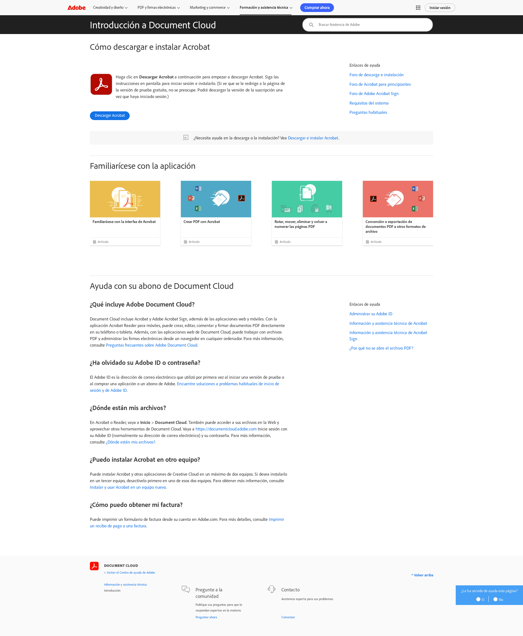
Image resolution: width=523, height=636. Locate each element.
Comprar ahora (317, 7)
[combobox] (367, 25)
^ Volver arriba (422, 575)
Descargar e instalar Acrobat (313, 137)
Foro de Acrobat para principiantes (380, 84)
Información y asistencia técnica (125, 584)
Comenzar (288, 617)
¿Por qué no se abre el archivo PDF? (381, 348)
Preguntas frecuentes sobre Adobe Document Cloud (151, 345)
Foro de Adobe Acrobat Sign (374, 93)
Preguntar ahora (206, 617)
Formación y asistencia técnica (264, 7)
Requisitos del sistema (369, 103)
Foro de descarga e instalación (376, 74)
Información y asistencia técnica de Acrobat (388, 323)
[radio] (482, 599)
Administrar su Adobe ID (370, 313)
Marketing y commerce (208, 7)
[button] (418, 7)
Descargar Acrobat (110, 115)
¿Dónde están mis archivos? (130, 442)
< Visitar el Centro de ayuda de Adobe (129, 572)
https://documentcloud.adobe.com (225, 429)
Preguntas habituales (368, 112)
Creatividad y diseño (108, 7)
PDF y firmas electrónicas (157, 7)
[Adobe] (76, 7)
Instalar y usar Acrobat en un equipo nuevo (128, 487)
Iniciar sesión (440, 7)
